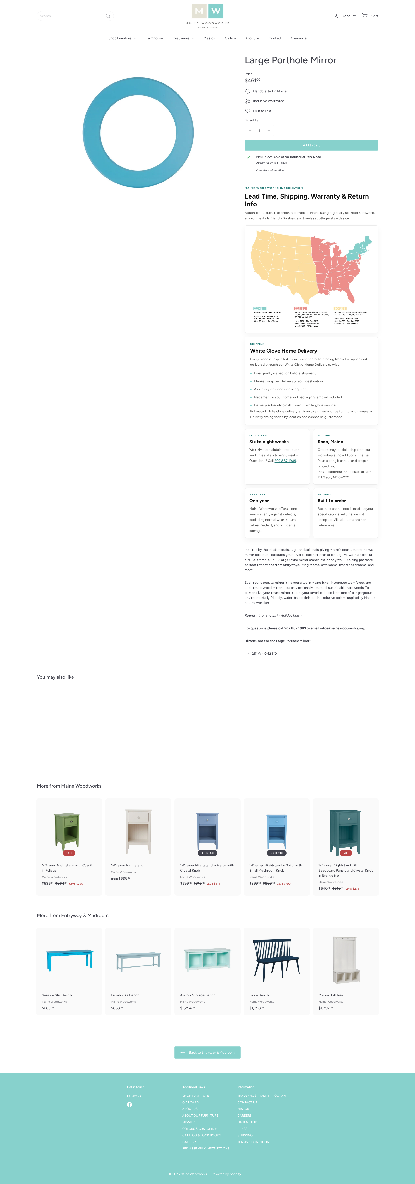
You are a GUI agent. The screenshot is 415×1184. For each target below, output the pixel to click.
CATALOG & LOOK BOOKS (201, 1135)
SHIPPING (245, 1135)
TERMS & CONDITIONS (254, 1142)
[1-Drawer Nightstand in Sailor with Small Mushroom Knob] (276, 844)
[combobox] (75, 16)
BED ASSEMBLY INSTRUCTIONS (206, 1148)
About (250, 38)
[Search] (108, 16)
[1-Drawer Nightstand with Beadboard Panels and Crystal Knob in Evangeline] (346, 847)
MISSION (189, 1122)
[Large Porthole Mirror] (63, 727)
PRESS (242, 1129)
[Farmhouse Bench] (138, 971)
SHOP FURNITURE (195, 1095)
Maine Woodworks (81, 786)
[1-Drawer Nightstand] (138, 842)
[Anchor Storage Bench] (207, 971)
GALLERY (189, 1142)
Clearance (299, 38)
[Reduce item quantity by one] (250, 130)
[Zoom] (138, 132)
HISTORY (244, 1109)
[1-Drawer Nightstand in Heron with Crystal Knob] (207, 844)
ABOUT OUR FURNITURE (200, 1115)
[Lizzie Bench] (276, 971)
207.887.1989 (285, 461)
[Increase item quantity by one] (268, 130)
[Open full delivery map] (311, 279)
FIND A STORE (248, 1122)
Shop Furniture (120, 38)
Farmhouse (154, 38)
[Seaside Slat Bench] (69, 971)
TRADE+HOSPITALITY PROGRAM (262, 1095)
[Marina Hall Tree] (346, 971)
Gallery (230, 38)
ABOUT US (190, 1109)
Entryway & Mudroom (85, 915)
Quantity (251, 120)
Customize (181, 38)
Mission (209, 38)
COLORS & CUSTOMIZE (199, 1129)
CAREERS (245, 1115)
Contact (275, 38)
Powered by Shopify (226, 1174)
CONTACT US (247, 1102)
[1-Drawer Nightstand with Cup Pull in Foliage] (69, 844)
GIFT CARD (190, 1102)
